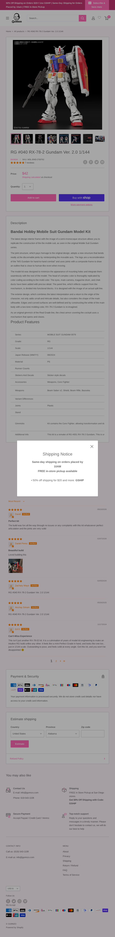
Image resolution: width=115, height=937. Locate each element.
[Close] (91, 446)
